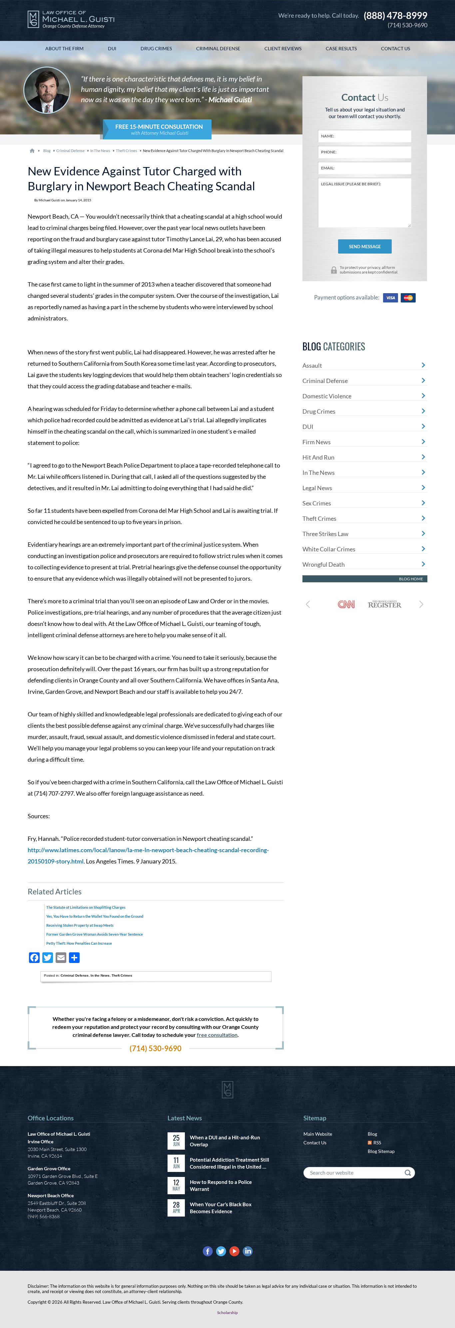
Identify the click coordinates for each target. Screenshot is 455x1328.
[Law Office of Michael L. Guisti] (71, 20)
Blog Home (411, 578)
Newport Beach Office (51, 1195)
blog (47, 150)
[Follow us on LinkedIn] (247, 1251)
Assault (312, 365)
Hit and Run (318, 457)
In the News (100, 150)
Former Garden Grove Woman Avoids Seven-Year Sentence (94, 934)
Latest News (185, 1118)
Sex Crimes (316, 503)
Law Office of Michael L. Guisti (59, 1134)
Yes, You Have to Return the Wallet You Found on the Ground (94, 916)
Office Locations (51, 1118)
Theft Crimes (126, 150)
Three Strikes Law (325, 533)
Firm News (316, 442)
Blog (372, 1134)
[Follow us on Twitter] (221, 1251)
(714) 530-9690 (395, 19)
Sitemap (314, 1118)
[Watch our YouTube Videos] (234, 1251)
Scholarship (227, 1312)
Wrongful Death (323, 564)
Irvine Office (40, 1141)
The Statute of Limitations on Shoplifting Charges (86, 907)
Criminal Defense (70, 150)
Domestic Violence (326, 396)
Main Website (317, 1134)
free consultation (217, 1035)
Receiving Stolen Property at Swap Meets (80, 925)
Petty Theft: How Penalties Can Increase (79, 943)
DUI (307, 426)
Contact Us (314, 1142)
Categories (333, 346)
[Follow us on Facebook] (208, 1251)
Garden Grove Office (49, 1168)
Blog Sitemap (381, 1151)
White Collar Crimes (328, 549)
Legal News (317, 487)
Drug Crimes (318, 411)
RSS (377, 1142)
